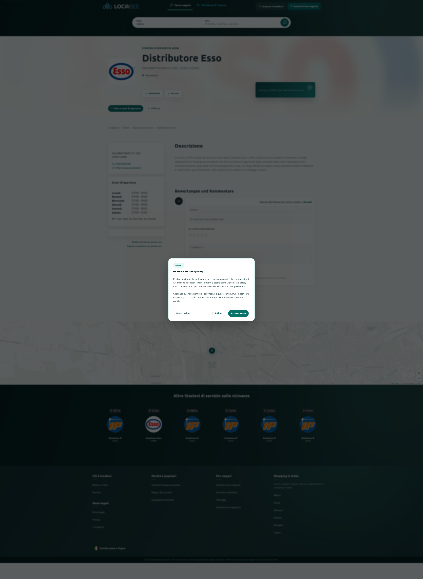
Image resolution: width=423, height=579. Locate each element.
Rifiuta (219, 313)
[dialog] (211, 289)
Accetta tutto (238, 313)
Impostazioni (183, 313)
